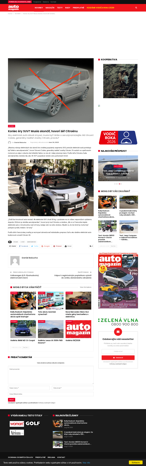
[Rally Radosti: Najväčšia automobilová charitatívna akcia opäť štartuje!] (23, 301)
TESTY (60, 7)
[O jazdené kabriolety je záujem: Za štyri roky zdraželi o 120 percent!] (58, 434)
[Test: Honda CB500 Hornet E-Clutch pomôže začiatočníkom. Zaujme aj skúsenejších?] (58, 444)
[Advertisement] (73, 32)
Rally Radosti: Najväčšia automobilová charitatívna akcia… (75, 423)
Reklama (46, 2)
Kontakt (53, 2)
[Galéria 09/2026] (78, 329)
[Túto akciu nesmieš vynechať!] (51, 301)
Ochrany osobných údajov (46, 403)
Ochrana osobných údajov (20, 457)
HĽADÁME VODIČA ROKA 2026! (100, 7)
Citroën (15, 242)
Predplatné (37, 2)
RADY (67, 7)
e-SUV (23, 242)
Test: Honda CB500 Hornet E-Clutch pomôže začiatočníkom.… (77, 443)
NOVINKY (39, 7)
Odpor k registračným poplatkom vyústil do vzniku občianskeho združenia (72, 276)
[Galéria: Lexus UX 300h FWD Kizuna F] (51, 329)
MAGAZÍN (50, 7)
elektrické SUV (31, 242)
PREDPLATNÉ (78, 7)
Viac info (86, 462)
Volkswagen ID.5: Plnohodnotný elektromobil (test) (24, 276)
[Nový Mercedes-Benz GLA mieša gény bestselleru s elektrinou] (78, 301)
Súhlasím (136, 462)
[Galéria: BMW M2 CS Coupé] (23, 329)
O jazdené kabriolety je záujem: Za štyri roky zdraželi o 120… (78, 433)
